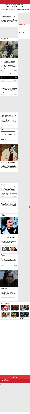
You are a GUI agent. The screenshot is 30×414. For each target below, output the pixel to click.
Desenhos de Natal (21, 33)
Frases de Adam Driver (4, 139)
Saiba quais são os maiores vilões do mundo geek (8, 131)
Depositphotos (8, 380)
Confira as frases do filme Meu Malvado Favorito (8, 134)
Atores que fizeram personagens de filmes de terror (24, 27)
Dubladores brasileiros (21, 32)
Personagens (23, 4)
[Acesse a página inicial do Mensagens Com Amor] (15, 1)
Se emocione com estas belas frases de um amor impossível (8, 297)
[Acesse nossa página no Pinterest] (15, 377)
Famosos (10, 4)
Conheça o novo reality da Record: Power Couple (23, 36)
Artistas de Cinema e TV (16, 4)
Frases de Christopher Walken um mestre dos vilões (8, 136)
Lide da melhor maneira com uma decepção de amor (8, 68)
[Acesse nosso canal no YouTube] (17, 377)
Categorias (7, 4)
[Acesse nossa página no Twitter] (13, 377)
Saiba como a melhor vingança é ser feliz (7, 125)
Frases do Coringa (3, 137)
